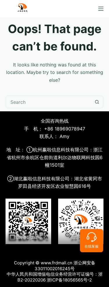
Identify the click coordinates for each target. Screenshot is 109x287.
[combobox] (48, 101)
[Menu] (100, 8)
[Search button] (97, 102)
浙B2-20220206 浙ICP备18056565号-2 (60, 277)
